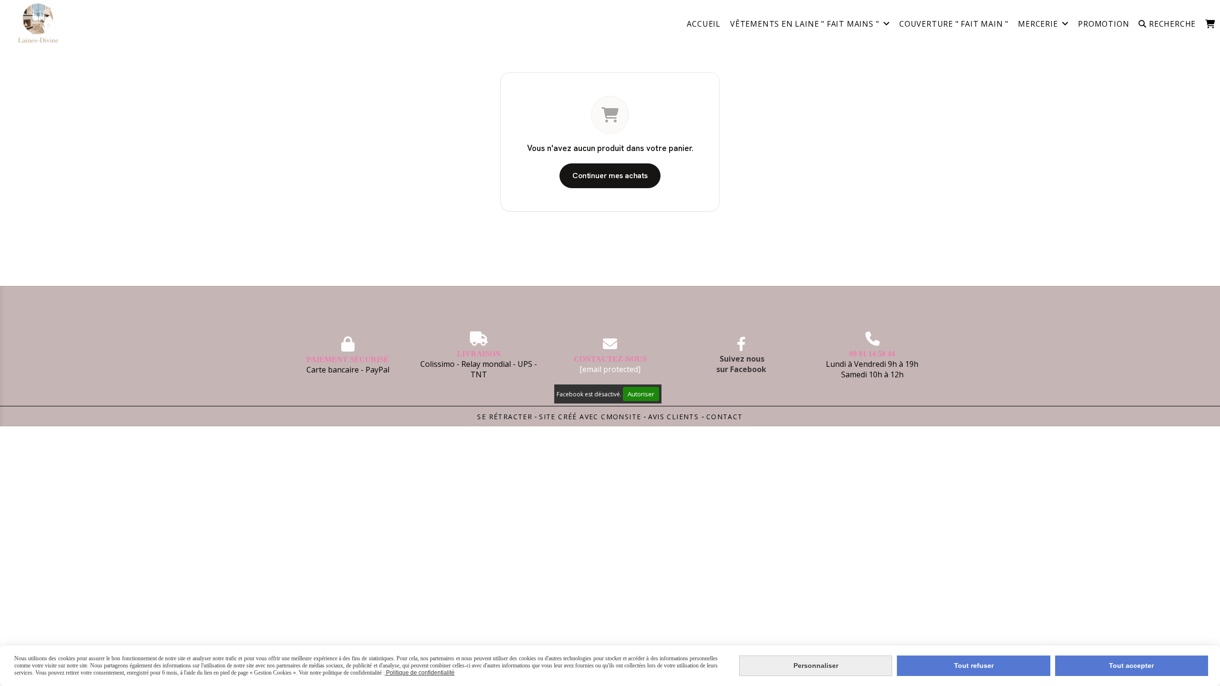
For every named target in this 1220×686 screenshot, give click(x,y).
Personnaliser (815, 665)
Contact (724, 416)
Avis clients (675, 416)
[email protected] (610, 369)
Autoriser (641, 394)
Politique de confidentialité (420, 672)
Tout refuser (974, 665)
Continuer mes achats (610, 176)
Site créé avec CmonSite (590, 416)
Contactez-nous (610, 359)
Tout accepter (1131, 665)
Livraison (479, 354)
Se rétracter (504, 416)
